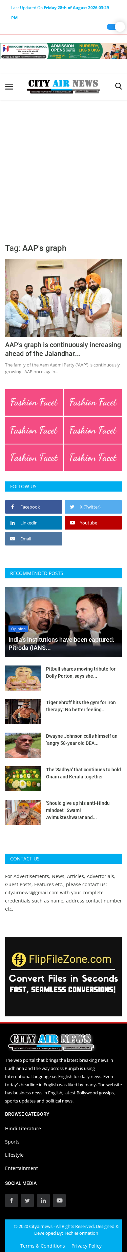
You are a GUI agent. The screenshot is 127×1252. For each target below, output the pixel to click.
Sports (12, 1141)
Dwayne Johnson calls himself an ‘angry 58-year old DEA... (82, 739)
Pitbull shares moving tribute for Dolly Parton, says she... (80, 672)
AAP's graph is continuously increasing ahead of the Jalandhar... (63, 349)
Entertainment (21, 1168)
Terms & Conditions (42, 1246)
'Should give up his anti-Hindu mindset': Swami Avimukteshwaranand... (78, 810)
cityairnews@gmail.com (32, 892)
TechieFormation (81, 1233)
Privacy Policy (86, 1246)
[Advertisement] (63, 166)
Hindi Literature (23, 1128)
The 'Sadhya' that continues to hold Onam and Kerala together (83, 773)
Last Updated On (60, 9)
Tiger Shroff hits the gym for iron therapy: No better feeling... (81, 706)
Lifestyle (14, 1155)
